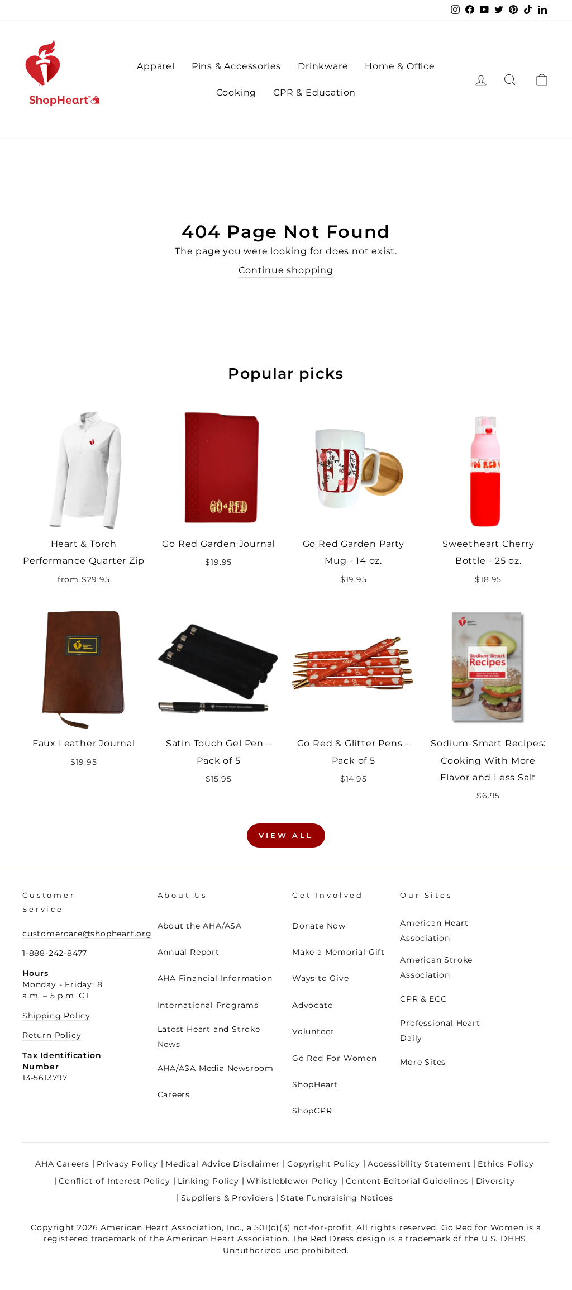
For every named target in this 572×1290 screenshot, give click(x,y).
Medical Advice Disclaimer (222, 1163)
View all (286, 835)
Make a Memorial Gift (338, 952)
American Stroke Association (436, 967)
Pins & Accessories (236, 66)
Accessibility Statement (419, 1163)
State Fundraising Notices (336, 1197)
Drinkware (323, 66)
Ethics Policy (505, 1163)
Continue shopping (286, 270)
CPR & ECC (423, 998)
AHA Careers (62, 1163)
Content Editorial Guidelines (407, 1181)
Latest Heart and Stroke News (209, 1037)
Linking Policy (208, 1181)
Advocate (312, 1005)
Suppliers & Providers (227, 1197)
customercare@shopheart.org (87, 933)
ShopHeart (315, 1084)
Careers (174, 1094)
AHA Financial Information (215, 978)
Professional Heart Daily (440, 1030)
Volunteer (313, 1031)
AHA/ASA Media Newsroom (216, 1068)
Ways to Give (320, 978)
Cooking (236, 92)
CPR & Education (314, 92)
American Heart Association (434, 930)
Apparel (156, 66)
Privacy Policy (127, 1163)
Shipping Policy (56, 1015)
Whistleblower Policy (292, 1181)
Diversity (495, 1181)
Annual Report (189, 952)
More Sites (423, 1062)
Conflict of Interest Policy (114, 1181)
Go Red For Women (334, 1058)
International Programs (208, 1005)
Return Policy (51, 1035)
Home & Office (400, 66)
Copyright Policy (323, 1163)
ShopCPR (312, 1110)
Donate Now (319, 925)
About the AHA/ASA (200, 925)
